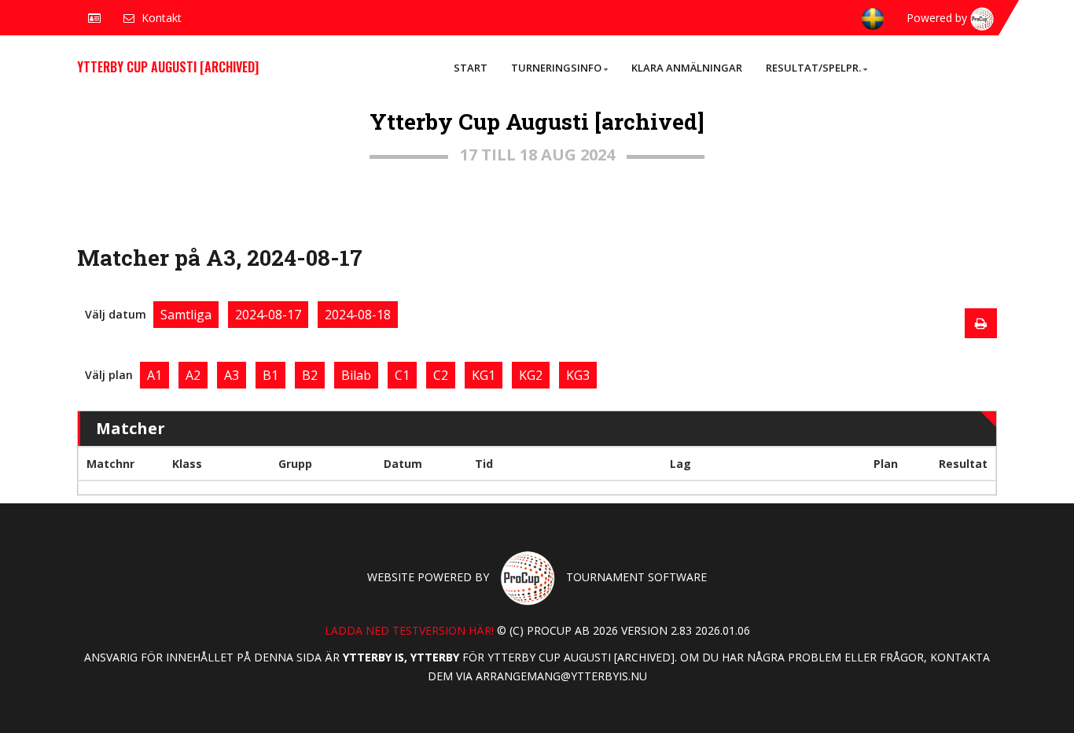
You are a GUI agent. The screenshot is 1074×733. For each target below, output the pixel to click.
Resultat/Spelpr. (813, 68)
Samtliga (185, 314)
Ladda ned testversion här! (409, 630)
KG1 (483, 375)
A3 (231, 375)
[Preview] (981, 323)
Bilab (356, 375)
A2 (193, 375)
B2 (310, 375)
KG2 (531, 375)
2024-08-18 (358, 314)
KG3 (578, 375)
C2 (440, 375)
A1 (154, 375)
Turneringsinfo (556, 68)
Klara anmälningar (686, 68)
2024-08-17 (268, 314)
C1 (402, 375)
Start (470, 68)
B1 (270, 375)
